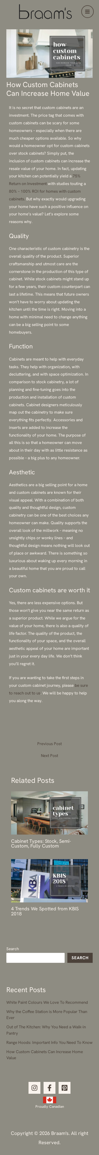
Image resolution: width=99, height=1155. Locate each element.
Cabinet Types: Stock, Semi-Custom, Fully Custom (41, 843)
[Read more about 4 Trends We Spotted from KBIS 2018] (49, 880)
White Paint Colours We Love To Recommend (47, 1002)
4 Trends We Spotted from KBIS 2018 (45, 911)
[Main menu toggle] (87, 11)
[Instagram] (34, 1088)
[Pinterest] (64, 1088)
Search (12, 949)
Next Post (49, 756)
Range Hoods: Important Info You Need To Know (49, 1042)
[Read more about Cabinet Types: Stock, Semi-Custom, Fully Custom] (49, 812)
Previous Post (49, 744)
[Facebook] (49, 1088)
